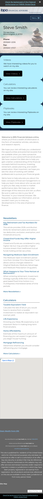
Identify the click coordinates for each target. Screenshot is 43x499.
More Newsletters (12, 292)
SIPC (36, 439)
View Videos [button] (12, 74)
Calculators (9, 300)
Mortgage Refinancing (13, 343)
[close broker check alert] (40, 2)
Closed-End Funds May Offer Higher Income (19, 239)
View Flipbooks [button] (13, 122)
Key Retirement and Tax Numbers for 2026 (20, 223)
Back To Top (33, 491)
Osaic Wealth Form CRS (9, 431)
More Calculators (11, 354)
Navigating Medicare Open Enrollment (21, 255)
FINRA (33, 439)
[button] (35, 18)
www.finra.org (18, 448)
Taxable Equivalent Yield (14, 305)
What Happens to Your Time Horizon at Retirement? (21, 272)
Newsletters (10, 218)
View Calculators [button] (14, 98)
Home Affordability (12, 331)
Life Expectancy (10, 319)
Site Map (3, 484)
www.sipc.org (25, 448)
